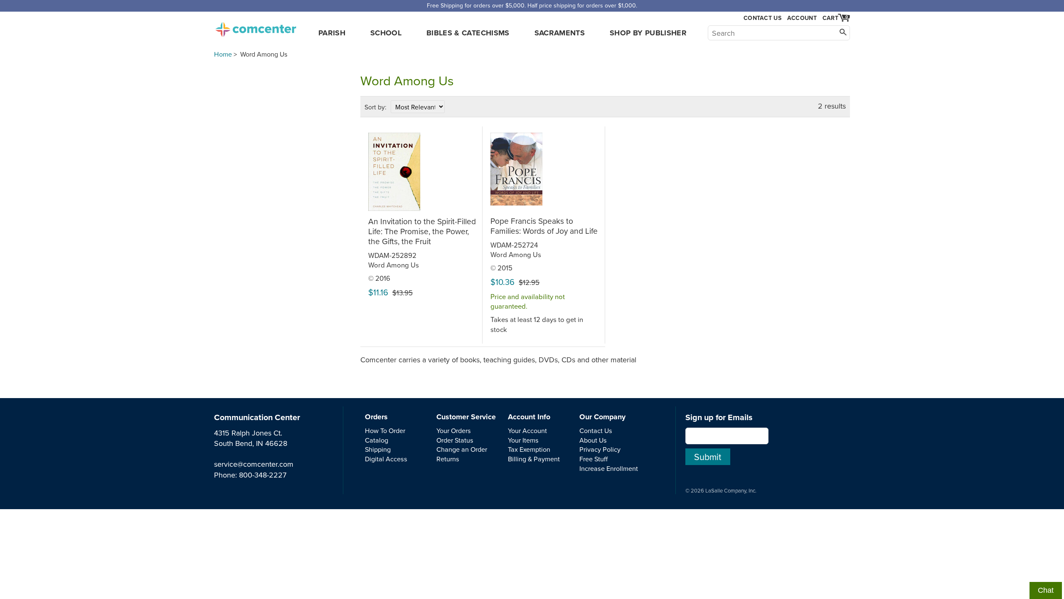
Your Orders (453, 430)
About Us (593, 440)
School (385, 32)
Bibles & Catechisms (468, 32)
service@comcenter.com (253, 464)
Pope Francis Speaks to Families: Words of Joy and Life (544, 225)
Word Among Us (393, 265)
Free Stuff (593, 458)
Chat (1046, 590)
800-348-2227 (262, 475)
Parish (331, 32)
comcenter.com (255, 27)
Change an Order (461, 449)
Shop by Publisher (648, 32)
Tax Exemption (529, 449)
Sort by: (376, 106)
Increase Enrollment (608, 468)
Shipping (378, 449)
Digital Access (386, 458)
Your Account (527, 430)
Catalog (376, 440)
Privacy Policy (600, 449)
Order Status (454, 440)
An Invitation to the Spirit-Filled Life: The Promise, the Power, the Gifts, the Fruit (422, 231)
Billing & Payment (534, 458)
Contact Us (762, 18)
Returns (447, 458)
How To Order (385, 430)
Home (223, 54)
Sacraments (559, 32)
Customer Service (466, 416)
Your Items (523, 440)
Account (802, 18)
